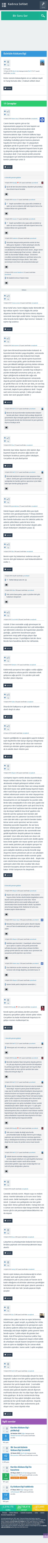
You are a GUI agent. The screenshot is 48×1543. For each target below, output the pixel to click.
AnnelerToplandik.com (8, 1515)
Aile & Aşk (15, 71)
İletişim (4, 1512)
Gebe (36, 1512)
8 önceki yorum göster (13, 885)
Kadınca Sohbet (18, 4)
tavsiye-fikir (14, 1477)
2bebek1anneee (15, 1435)
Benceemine (15, 1455)
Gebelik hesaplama (26, 1512)
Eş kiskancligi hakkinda (21, 1486)
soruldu (12, 73)
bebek (42, 1512)
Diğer (23, 1433)
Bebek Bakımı (13, 1512)
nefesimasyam (14, 1492)
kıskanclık (23, 1477)
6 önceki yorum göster (13, 177)
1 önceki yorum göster (13, 1038)
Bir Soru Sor (20, 15)
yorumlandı (35, 182)
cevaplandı (34, 118)
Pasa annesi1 (14, 1475)
